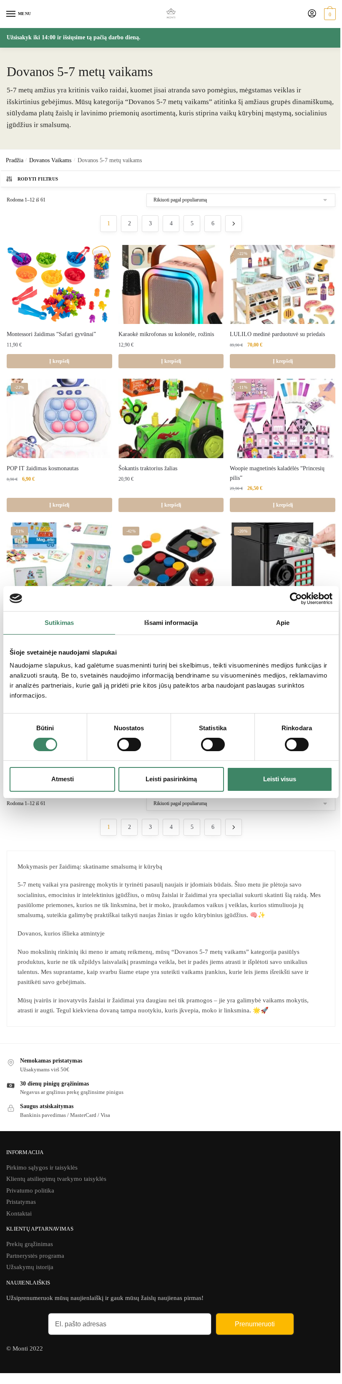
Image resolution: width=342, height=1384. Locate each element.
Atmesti (62, 778)
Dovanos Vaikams (50, 160)
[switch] (129, 744)
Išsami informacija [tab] (171, 622)
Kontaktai (19, 1213)
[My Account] (312, 14)
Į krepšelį (59, 361)
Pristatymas (21, 1201)
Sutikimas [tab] (59, 622)
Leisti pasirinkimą (171, 778)
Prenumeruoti (255, 1324)
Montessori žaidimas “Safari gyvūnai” (51, 334)
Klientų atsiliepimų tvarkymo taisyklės (56, 1178)
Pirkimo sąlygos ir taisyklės (42, 1167)
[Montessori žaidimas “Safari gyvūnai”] (59, 284)
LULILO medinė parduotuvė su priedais (277, 334)
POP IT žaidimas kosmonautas (42, 468)
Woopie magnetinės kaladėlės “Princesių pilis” (277, 473)
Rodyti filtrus (38, 178)
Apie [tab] (282, 622)
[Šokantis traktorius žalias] (171, 418)
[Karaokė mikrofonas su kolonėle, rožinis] (171, 284)
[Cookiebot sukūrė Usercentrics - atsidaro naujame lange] (295, 598)
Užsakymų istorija (29, 1267)
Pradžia (14, 160)
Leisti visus (279, 778)
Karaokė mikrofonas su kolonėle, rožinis (166, 334)
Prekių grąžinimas (29, 1244)
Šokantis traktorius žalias (147, 468)
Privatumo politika (30, 1190)
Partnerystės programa (35, 1255)
